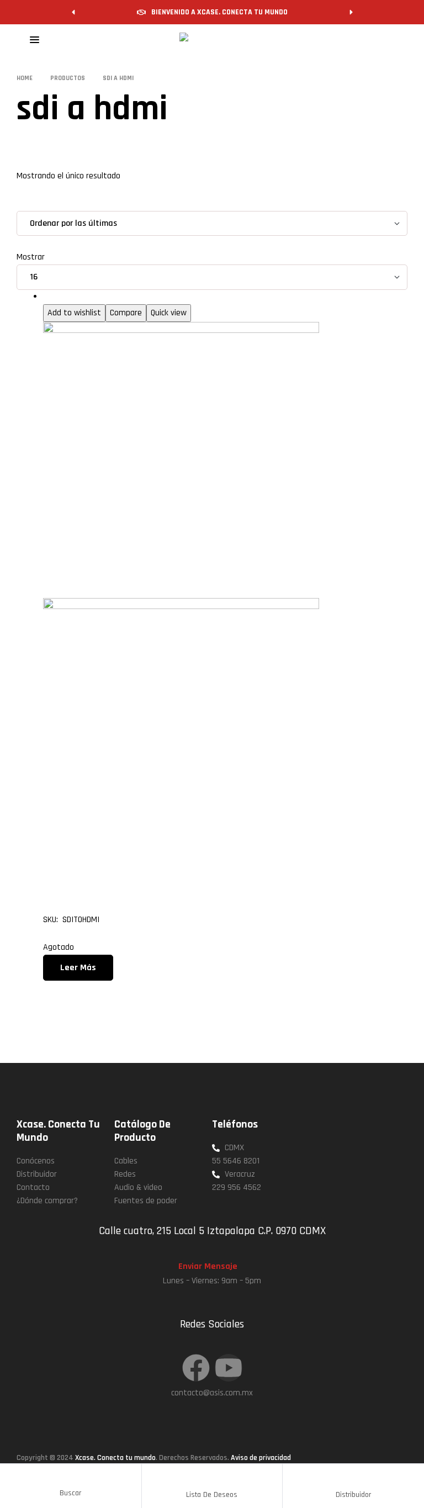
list (54, 203)
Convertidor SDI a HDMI (150, 887)
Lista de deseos (211, 1495)
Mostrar (31, 257)
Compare (126, 313)
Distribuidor (353, 1495)
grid (32, 203)
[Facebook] (196, 1368)
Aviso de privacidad (261, 1458)
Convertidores (68, 297)
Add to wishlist (74, 313)
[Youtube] (228, 1368)
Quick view (169, 313)
